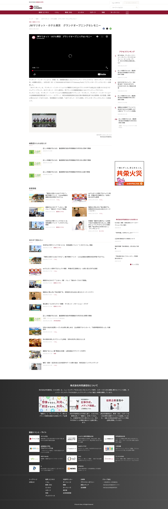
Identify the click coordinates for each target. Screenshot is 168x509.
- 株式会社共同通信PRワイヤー (111, 485)
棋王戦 (65, 490)
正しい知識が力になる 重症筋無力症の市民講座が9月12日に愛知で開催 (67, 160)
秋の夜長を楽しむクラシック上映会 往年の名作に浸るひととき (64, 339)
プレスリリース (50, 496)
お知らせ (32, 482)
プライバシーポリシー (87, 482)
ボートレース (67, 487)
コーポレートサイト (131, 3)
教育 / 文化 (68, 12)
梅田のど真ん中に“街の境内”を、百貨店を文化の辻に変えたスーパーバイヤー (99, 209)
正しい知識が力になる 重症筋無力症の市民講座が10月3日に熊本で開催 (67, 148)
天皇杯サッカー (68, 479)
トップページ (33, 479)
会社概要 (83, 487)
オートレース (67, 482)
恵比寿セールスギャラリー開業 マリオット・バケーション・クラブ (65, 304)
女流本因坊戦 (67, 493)
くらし (57, 12)
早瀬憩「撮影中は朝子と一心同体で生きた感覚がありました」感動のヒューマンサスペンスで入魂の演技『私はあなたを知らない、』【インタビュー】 (99, 224)
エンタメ (81, 12)
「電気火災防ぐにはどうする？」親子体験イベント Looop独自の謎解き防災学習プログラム (57, 195)
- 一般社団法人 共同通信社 (109, 482)
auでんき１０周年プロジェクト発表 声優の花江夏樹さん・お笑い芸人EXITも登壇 (99, 195)
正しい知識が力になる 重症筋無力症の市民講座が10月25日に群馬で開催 (67, 316)
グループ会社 (106, 479)
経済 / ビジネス (44, 12)
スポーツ (93, 12)
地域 (103, 12)
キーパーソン (115, 12)
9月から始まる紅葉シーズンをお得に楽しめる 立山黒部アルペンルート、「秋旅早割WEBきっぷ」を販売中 (76, 328)
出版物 (83, 479)
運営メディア (85, 485)
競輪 (64, 485)
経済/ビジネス (36, 22)
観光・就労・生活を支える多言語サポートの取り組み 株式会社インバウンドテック (70, 363)
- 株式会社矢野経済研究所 (109, 487)
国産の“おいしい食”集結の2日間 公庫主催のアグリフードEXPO (64, 351)
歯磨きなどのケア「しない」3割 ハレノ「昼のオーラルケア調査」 (57, 208)
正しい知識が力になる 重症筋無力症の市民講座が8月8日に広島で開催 (66, 172)
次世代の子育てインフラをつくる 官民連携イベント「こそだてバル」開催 (57, 223)
